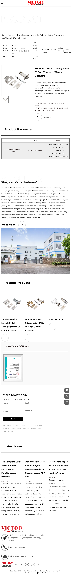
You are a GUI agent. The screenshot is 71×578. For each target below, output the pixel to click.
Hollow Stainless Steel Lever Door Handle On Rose (36, 51)
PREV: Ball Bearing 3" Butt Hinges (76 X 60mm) (49, 104)
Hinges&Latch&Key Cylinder (27, 35)
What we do (8, 224)
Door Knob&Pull (25, 49)
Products (11, 35)
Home (4, 35)
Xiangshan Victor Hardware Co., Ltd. (32, 571)
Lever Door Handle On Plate (15, 51)
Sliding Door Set (60, 50)
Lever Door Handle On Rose (6, 51)
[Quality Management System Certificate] (13, 368)
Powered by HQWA (53, 571)
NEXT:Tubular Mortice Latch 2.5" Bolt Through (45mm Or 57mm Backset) (51, 109)
